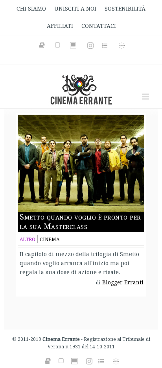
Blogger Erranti (123, 282)
